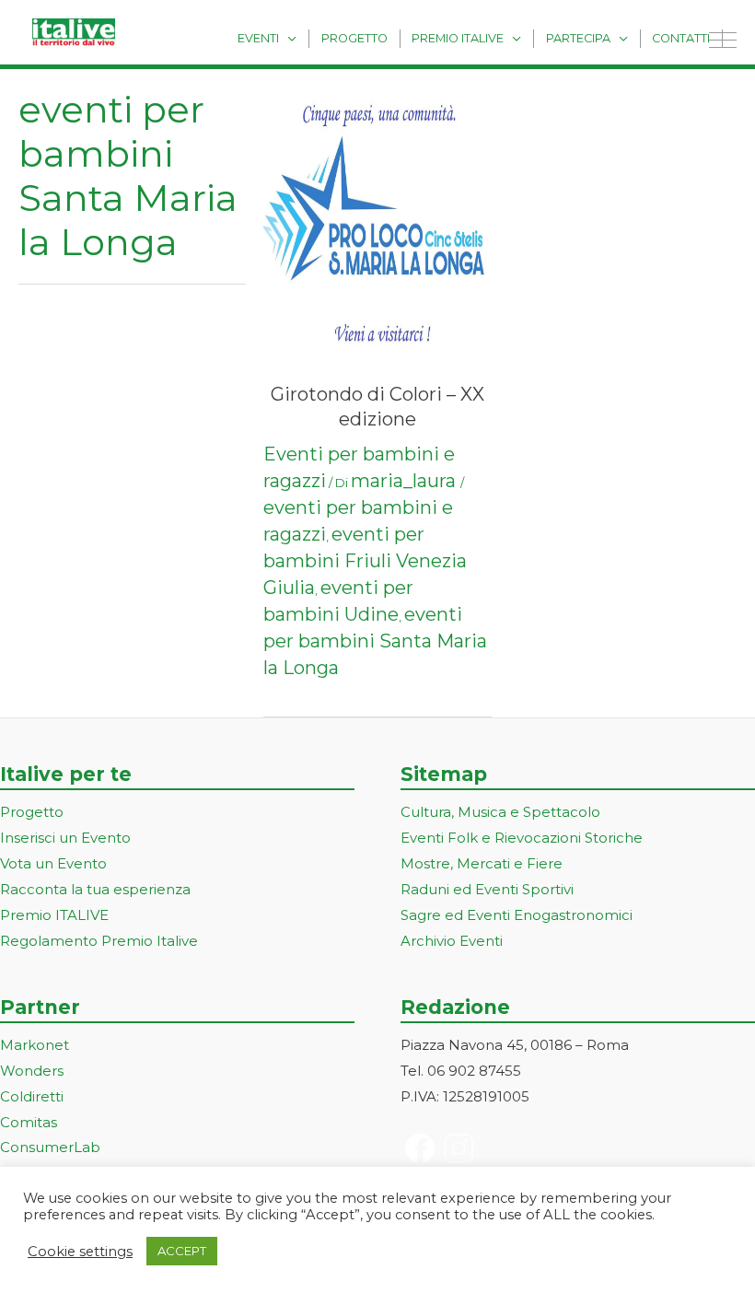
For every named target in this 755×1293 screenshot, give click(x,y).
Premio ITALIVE (54, 915)
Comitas (28, 1122)
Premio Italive (458, 38)
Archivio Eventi (452, 940)
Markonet (34, 1045)
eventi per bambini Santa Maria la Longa (375, 641)
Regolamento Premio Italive (99, 940)
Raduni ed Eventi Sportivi (487, 889)
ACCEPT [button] (181, 1250)
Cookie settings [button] (80, 1251)
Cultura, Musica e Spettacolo (500, 812)
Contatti (681, 38)
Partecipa (578, 38)
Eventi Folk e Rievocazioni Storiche (522, 837)
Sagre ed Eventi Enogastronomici (517, 915)
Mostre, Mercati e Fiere (482, 863)
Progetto (354, 38)
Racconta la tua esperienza (95, 889)
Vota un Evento (53, 863)
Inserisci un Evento (65, 837)
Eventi (258, 38)
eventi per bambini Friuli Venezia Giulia (365, 561)
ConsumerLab (50, 1147)
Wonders (32, 1070)
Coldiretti (32, 1096)
